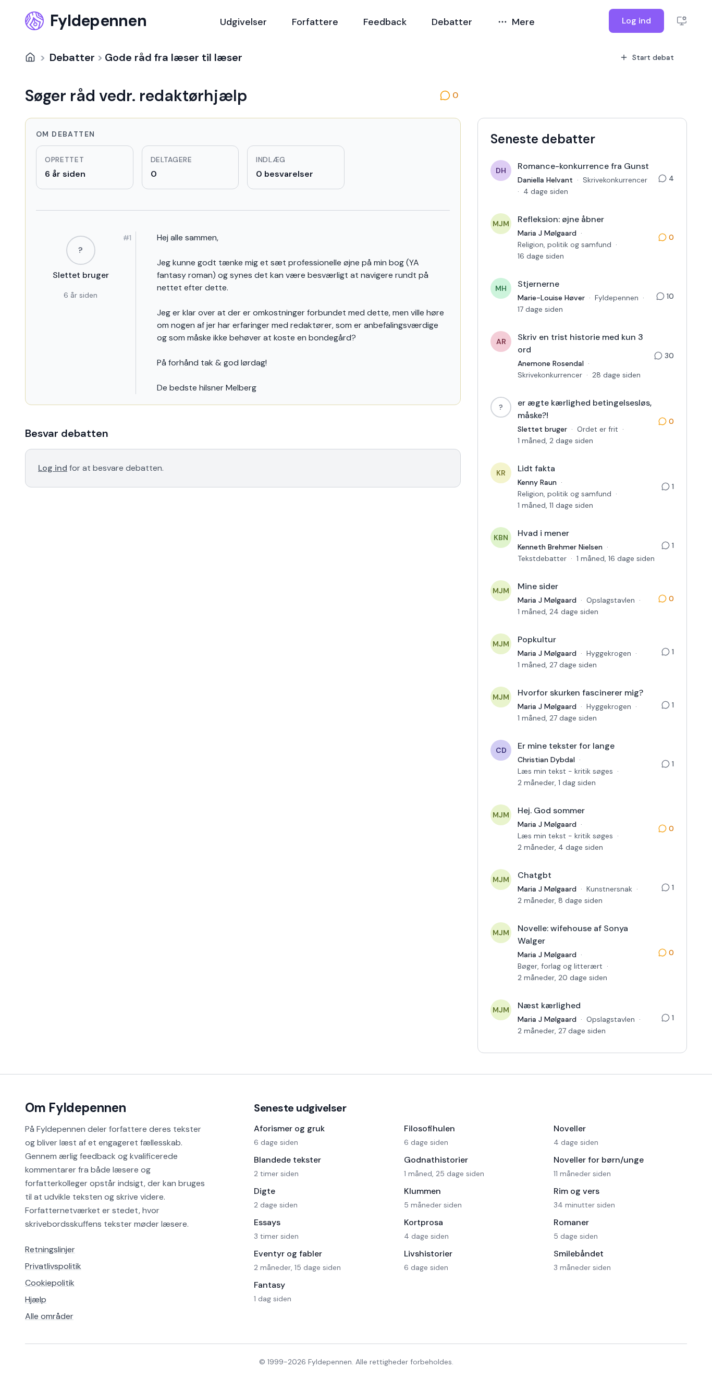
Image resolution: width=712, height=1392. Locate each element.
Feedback (385, 22)
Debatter (452, 22)
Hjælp (35, 1299)
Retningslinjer (50, 1249)
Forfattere (315, 22)
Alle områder (49, 1316)
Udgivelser (243, 22)
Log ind (636, 20)
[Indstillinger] (682, 21)
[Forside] (30, 57)
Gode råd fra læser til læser (173, 57)
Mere (523, 22)
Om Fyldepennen (75, 1108)
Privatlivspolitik (53, 1266)
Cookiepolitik (50, 1282)
